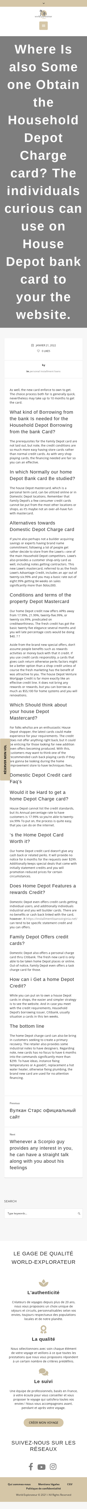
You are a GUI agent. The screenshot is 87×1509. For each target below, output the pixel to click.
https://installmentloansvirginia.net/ (51, 919)
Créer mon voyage (43, 1423)
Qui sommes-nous (19, 1484)
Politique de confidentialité (43, 1488)
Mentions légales (49, 1484)
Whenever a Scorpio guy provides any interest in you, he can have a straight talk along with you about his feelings (41, 1154)
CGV (69, 1484)
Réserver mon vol (5, 759)
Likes (46, 351)
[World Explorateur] (43, 14)
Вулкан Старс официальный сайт (43, 1114)
